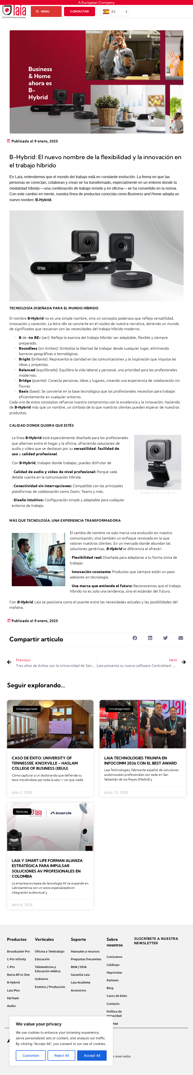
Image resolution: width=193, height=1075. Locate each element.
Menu (45, 11)
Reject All (61, 1055)
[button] (134, 638)
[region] (61, 1041)
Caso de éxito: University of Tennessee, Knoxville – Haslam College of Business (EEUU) (45, 763)
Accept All (92, 1055)
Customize (31, 1055)
